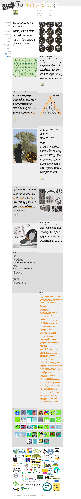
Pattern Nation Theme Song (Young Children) (49, 350)
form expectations (18, 272)
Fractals (34, 422)
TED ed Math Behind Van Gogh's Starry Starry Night (50, 370)
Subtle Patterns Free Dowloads (48, 368)
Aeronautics (23, 415)
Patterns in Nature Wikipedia (47, 355)
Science (9, 33)
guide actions (17, 271)
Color (47, 415)
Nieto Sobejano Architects (46, 336)
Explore (50, 12)
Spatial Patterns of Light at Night (48, 363)
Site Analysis (52, 437)
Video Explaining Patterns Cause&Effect (50, 385)
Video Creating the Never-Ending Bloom (50, 382)
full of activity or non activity (20, 282)
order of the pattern (18, 259)
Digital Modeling (23, 423)
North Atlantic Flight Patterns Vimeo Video (51, 338)
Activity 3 (39, 13)
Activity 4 (39, 15)
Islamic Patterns (44, 316)
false (15, 266)
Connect (9, 48)
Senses (40, 437)
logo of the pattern (18, 256)
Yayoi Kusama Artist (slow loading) (49, 401)
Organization (46, 430)
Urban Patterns (44, 376)
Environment (8, 31)
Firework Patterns (44, 309)
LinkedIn (9, 55)
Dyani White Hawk (44, 305)
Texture (35, 444)
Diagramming (17, 422)
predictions (16, 269)
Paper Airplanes (58, 430)
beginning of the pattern (19, 258)
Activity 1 (39, 10)
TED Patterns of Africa (45, 372)
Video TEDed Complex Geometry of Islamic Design (51, 393)
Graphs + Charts (46, 423)
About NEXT (8, 27)
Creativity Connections (8, 36)
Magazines (23, 430)
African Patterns (44, 295)
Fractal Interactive (44, 310)
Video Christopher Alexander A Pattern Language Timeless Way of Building (50, 380)
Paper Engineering (17, 437)
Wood (46, 444)
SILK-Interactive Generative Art (47, 359)
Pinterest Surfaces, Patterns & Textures (50, 358)
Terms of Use (39, 495)
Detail (58, 415)
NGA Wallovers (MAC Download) (48, 335)
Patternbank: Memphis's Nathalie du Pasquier (49, 342)
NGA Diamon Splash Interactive (48, 333)
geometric (16, 279)
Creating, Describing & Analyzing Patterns (51, 299)
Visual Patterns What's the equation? (49, 397)
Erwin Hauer (43, 308)
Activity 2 (39, 12)
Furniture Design (40, 423)
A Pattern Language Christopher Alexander (51, 296)
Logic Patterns (43, 322)
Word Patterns (43, 399)
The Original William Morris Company (49, 374)
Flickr (9, 56)
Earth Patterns (43, 306)
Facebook (8, 53)
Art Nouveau (40, 415)
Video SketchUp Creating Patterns (48, 389)
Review (50, 10)
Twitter (9, 51)
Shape (46, 437)
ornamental (16, 278)
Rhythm (35, 437)
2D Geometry (17, 415)
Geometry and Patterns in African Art (49, 313)
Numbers (40, 430)
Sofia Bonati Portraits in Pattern (48, 361)
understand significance (19, 273)
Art (10, 28)
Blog (10, 24)
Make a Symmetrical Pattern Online (49, 323)
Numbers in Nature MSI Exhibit (48, 339)
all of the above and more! (20, 283)
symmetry (58, 437)
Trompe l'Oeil (40, 444)
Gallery (9, 25)
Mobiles (29, 430)
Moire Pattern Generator (46, 329)
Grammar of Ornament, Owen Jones (49, 315)
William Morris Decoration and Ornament (50, 398)
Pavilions (23, 437)
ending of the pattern (19, 260)
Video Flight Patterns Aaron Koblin (49, 386)
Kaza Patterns (43, 319)
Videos (9, 38)
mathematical (17, 281)
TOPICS (9, 40)
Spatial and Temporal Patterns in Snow (50, 362)
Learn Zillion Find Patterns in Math (48, 320)
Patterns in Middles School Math (48, 353)
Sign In (9, 58)
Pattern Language (44, 348)
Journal (58, 422)
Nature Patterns (35, 430)
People (9, 41)
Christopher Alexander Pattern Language (50, 297)
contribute (8, 50)
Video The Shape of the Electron (48, 395)
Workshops (8, 34)
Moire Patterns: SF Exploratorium (48, 331)
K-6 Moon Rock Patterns (46, 318)
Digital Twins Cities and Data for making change (50, 302)
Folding (29, 422)
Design (9, 30)
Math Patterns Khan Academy (47, 326)
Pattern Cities (43, 345)
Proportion (29, 437)
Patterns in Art (43, 352)
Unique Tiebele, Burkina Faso (47, 375)
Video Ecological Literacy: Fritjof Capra (50, 384)
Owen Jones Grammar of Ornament (49, 341)
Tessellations (29, 444)
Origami (52, 430)
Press (9, 43)
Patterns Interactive (45, 356)
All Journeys (8, 22)
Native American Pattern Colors (48, 332)
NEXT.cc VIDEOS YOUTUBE (7, 45)
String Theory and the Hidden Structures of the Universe (51, 365)
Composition (52, 415)
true (15, 265)
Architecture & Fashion (35, 416)
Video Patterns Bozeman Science (48, 388)
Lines (17, 430)
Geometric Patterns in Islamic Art (48, 312)
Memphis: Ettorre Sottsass (47, 328)
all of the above (17, 275)
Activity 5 (39, 17)
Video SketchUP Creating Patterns (48, 391)
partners (9, 47)
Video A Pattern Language (46, 378)
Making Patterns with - (46, 325)
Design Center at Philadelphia (47, 300)
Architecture (29, 415)
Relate (50, 13)
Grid (52, 422)
